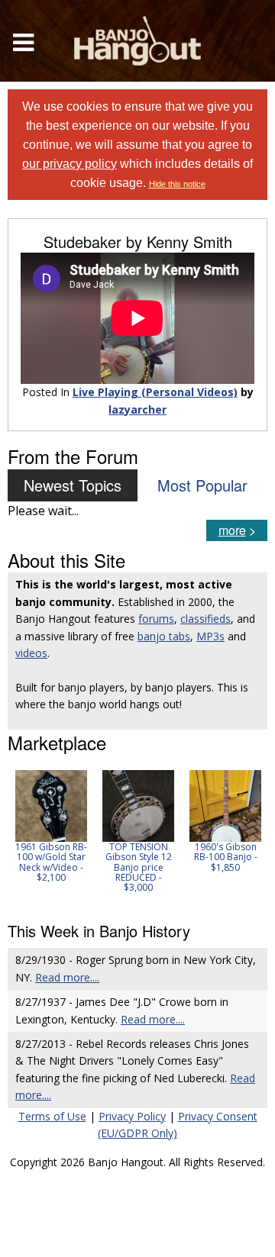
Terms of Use (52, 1116)
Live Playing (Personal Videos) (155, 392)
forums (156, 618)
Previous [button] (15, 836)
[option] (51, 826)
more (232, 530)
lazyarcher (137, 409)
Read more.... (67, 977)
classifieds (205, 618)
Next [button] (246, 836)
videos (31, 653)
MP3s (210, 636)
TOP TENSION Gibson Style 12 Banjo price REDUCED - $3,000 (138, 867)
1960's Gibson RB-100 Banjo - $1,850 (225, 856)
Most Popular (202, 485)
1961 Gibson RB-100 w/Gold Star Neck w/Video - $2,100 (51, 862)
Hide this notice (177, 184)
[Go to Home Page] (137, 41)
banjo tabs (164, 636)
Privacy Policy (132, 1116)
